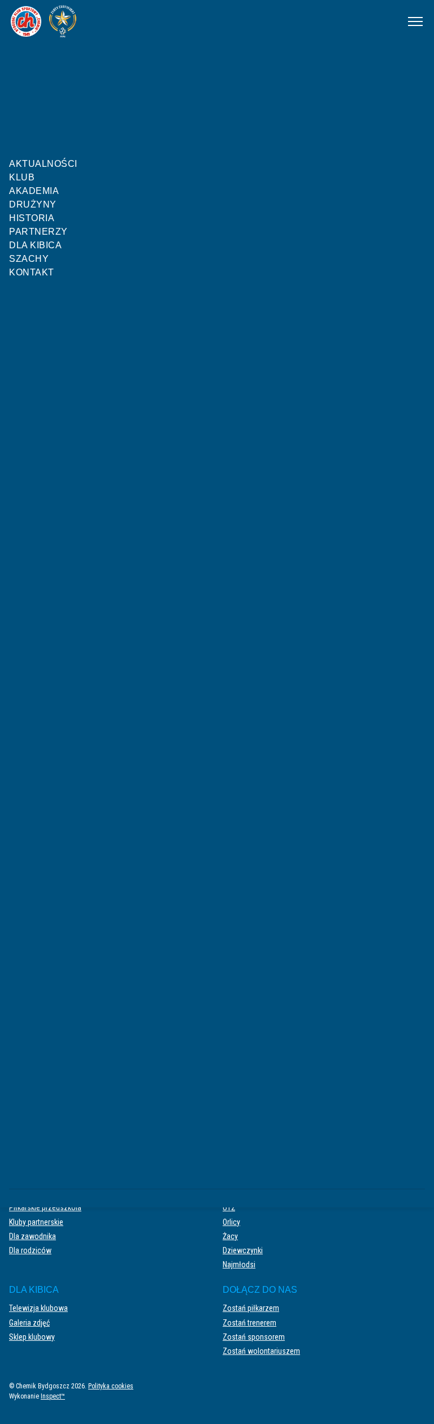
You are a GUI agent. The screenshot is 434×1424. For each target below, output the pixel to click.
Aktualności (43, 164)
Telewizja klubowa (38, 1308)
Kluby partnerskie (36, 1222)
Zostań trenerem (249, 1322)
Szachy (29, 259)
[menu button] (415, 21)
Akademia (34, 191)
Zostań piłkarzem (251, 1308)
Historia (31, 218)
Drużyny (33, 204)
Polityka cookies (110, 1386)
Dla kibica (35, 245)
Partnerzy (38, 231)
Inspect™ (53, 1396)
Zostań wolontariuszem (261, 1351)
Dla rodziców (30, 1250)
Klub (21, 177)
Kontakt (31, 272)
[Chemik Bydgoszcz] (200, 21)
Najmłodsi (239, 1264)
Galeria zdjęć (29, 1322)
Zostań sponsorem (254, 1336)
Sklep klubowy (32, 1336)
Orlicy (231, 1222)
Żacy (230, 1236)
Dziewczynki (243, 1250)
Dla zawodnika (32, 1236)
